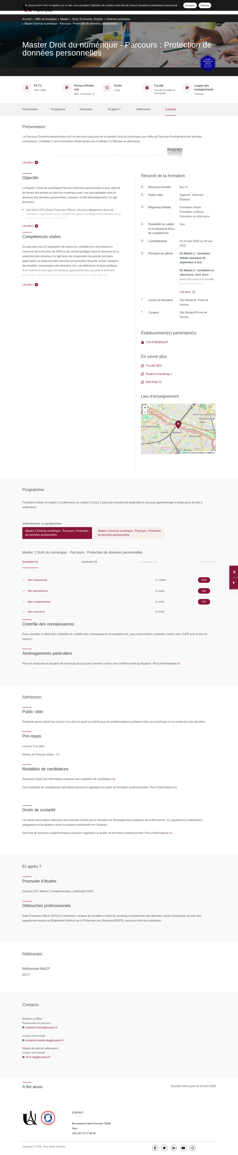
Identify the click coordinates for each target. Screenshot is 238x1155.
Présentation (30, 109)
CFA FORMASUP (157, 342)
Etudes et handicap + (159, 373)
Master (64, 19)
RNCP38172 (154, 382)
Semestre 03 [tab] (148, 561)
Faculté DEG (154, 365)
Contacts (170, 109)
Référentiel (143, 109)
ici (178, 663)
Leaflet (184, 452)
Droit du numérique (118, 19)
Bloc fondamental (37, 580)
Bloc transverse (36, 611)
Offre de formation (46, 19)
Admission (86, 109)
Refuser (205, 5)
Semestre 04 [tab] (208, 561)
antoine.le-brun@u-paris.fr (41, 1027)
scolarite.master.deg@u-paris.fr (45, 1040)
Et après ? (114, 109)
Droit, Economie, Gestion (87, 19)
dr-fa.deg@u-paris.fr (38, 1057)
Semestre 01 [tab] (30, 561)
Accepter (190, 5)
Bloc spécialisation (38, 590)
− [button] (145, 412)
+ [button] (145, 407)
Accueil (27, 19)
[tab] (57, 534)
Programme (58, 109)
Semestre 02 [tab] (89, 561)
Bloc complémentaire (39, 601)
